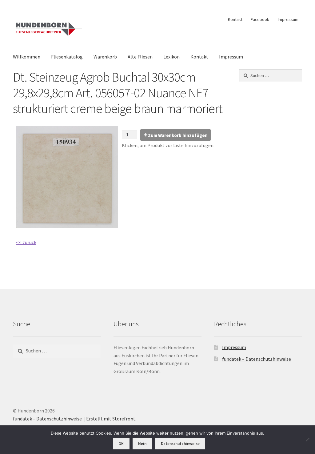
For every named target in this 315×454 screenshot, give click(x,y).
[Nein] (307, 439)
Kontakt (235, 19)
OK (121, 443)
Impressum (288, 19)
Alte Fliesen (140, 57)
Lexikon (171, 57)
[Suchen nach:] (270, 75)
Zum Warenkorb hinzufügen (178, 135)
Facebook (260, 19)
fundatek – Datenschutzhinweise (256, 359)
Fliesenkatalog (67, 57)
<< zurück (26, 242)
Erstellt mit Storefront (110, 419)
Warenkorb (105, 57)
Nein (142, 443)
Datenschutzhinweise (180, 443)
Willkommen (26, 57)
